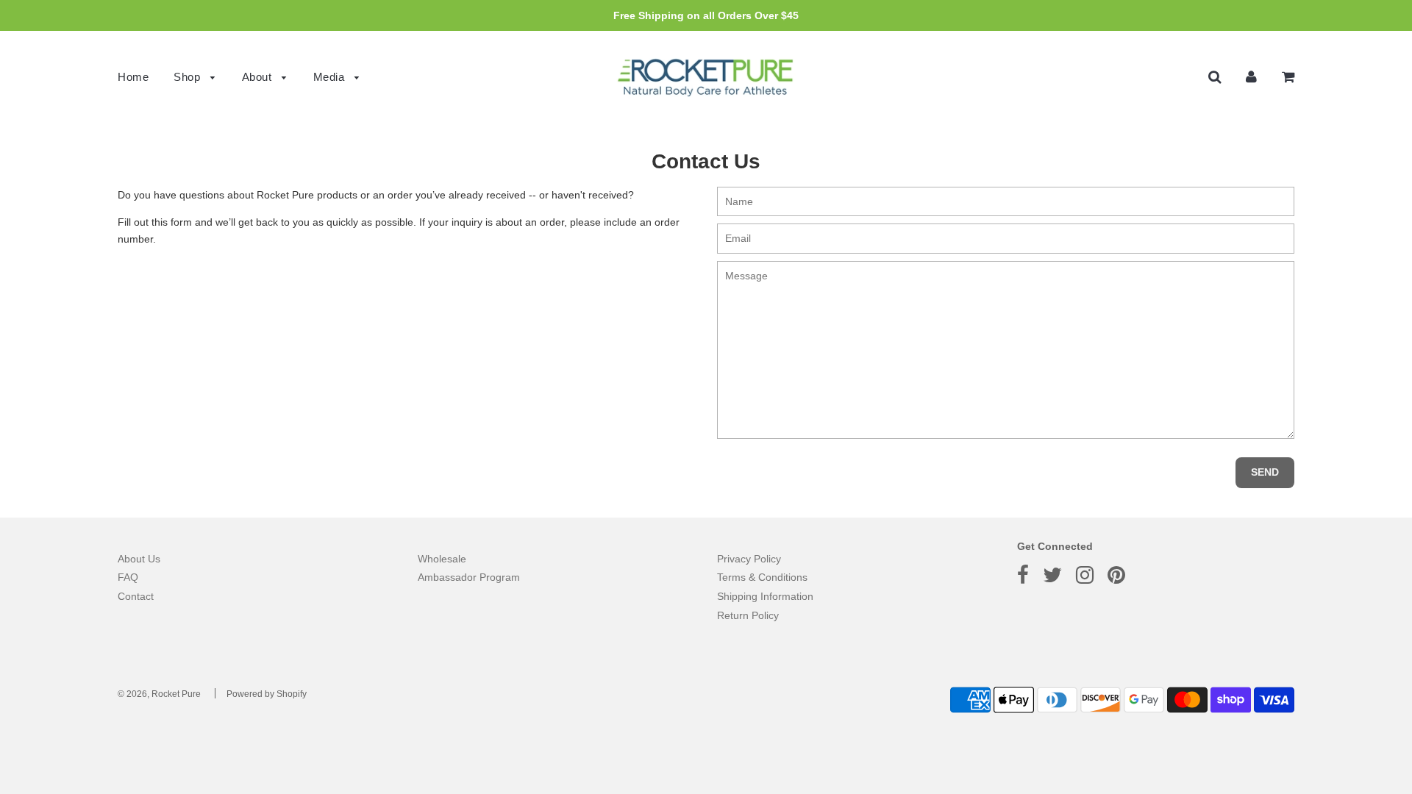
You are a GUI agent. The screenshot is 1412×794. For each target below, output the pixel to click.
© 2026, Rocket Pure (159, 694)
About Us (139, 559)
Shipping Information (765, 596)
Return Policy (748, 615)
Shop (189, 77)
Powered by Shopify (267, 694)
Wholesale (442, 559)
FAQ (128, 577)
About (258, 77)
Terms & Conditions (762, 577)
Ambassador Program (469, 577)
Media (330, 77)
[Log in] (1251, 76)
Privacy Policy (749, 559)
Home (133, 77)
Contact (136, 596)
